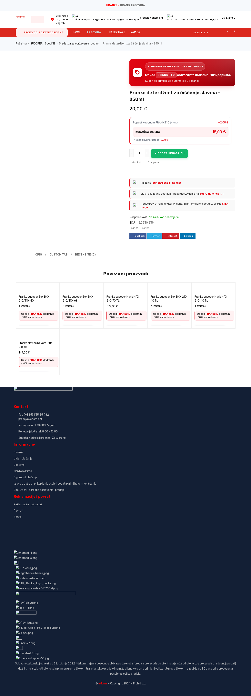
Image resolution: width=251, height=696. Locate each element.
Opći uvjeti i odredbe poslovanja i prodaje (39, 490)
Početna (21, 43)
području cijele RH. (211, 193)
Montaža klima (23, 471)
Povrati (18, 510)
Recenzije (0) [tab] (85, 254)
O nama (18, 452)
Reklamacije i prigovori (28, 504)
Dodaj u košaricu (170, 153)
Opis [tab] (38, 254)
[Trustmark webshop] (44, 523)
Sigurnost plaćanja (25, 477)
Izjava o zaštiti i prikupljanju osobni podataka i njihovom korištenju (55, 483)
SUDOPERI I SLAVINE (42, 43)
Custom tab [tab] (58, 254)
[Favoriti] (226, 32)
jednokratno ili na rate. (167, 182)
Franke (145, 228)
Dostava (19, 465)
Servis (18, 517)
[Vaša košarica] (233, 32)
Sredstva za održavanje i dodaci (79, 43)
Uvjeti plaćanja (23, 458)
